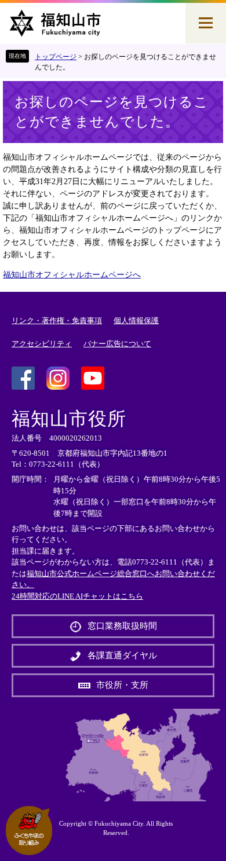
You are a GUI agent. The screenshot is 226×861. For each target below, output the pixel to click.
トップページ (55, 57)
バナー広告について (117, 343)
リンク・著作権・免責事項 (57, 320)
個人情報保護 (136, 320)
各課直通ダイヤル (122, 655)
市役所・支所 (122, 685)
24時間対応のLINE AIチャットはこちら (77, 596)
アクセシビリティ (42, 343)
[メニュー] (205, 23)
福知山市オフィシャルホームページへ (72, 274)
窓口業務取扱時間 (122, 626)
